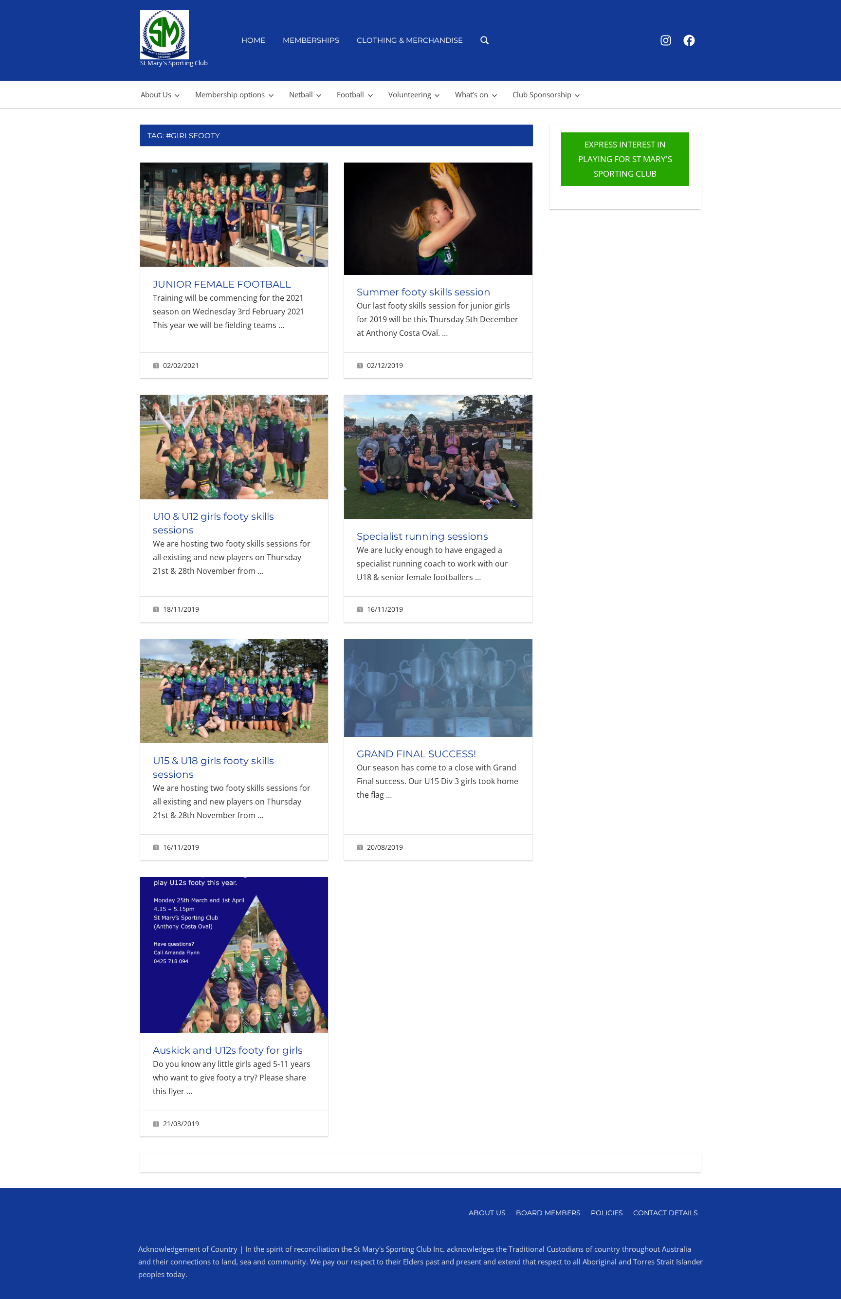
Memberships (311, 40)
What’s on (471, 94)
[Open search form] (485, 39)
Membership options (230, 94)
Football (350, 94)
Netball (301, 94)
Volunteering (409, 94)
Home (253, 40)
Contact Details (665, 1212)
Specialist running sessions (422, 536)
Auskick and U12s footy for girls (228, 1050)
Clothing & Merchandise (410, 40)
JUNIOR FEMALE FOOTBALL (222, 284)
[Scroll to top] (818, 1276)
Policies (607, 1212)
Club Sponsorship (541, 94)
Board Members (548, 1212)
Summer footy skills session (424, 292)
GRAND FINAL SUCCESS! (416, 754)
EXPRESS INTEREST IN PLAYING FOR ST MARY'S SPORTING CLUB (625, 159)
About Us (156, 94)
